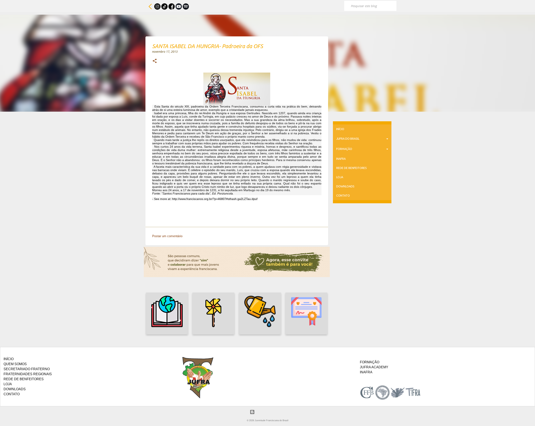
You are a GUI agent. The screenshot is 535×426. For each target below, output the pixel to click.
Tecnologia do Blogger (270, 412)
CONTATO (343, 195)
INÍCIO (340, 129)
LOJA (339, 177)
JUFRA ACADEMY (374, 367)
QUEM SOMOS (15, 364)
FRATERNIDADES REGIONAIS (28, 374)
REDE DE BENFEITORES (351, 168)
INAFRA (341, 158)
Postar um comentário (167, 236)
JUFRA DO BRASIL (347, 138)
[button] (154, 61)
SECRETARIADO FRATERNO (27, 369)
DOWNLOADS (345, 186)
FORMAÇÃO (344, 149)
